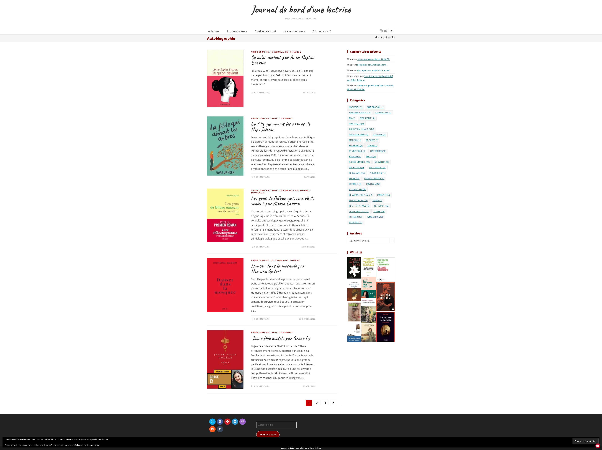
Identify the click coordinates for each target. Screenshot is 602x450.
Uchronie (355, 222)
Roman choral (358, 200)
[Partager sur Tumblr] (220, 429)
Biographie (367, 118)
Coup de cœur (358, 134)
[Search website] (392, 31)
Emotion (355, 140)
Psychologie (357, 189)
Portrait (295, 260)
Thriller (355, 217)
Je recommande (279, 52)
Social (378, 211)
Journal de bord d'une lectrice (301, 9)
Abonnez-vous (268, 434)
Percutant (357, 173)
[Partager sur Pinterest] (227, 421)
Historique (378, 151)
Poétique (373, 184)
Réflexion (295, 52)
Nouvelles (382, 162)
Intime (371, 156)
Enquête (372, 140)
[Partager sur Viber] (242, 421)
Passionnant (302, 190)
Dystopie (379, 134)
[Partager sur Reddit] (212, 429)
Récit (377, 200)
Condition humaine (282, 118)
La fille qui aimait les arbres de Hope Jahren (280, 126)
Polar (354, 178)
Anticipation (375, 107)
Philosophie (377, 173)
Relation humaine (360, 195)
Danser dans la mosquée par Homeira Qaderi (278, 268)
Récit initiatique (359, 206)
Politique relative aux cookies (87, 445)
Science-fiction (359, 211)
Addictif (355, 107)
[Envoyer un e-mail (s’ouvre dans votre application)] (385, 30)
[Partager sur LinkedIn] (235, 421)
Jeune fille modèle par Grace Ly (280, 338)
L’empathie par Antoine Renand (371, 64)
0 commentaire (261, 92)
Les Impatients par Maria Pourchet (373, 70)
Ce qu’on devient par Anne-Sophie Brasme (282, 60)
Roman (383, 195)
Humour (355, 156)
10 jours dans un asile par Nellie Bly (373, 59)
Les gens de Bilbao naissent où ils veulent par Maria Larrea (282, 200)
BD (352, 118)
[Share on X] (212, 421)
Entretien (356, 145)
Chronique (356, 123)
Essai (372, 145)
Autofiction (383, 112)
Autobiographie (387, 37)
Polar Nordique (374, 178)
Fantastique (357, 151)
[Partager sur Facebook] (220, 421)
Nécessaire (356, 167)
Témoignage (257, 192)
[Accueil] (376, 37)
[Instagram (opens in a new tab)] (381, 30)
